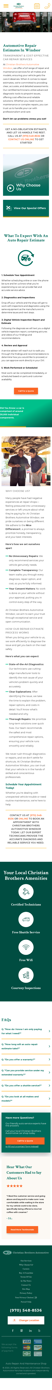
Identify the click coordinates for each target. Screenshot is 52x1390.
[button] (6, 6)
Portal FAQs (26, 1302)
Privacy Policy (26, 1293)
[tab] (26, 1031)
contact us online (21, 139)
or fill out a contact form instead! (22, 1146)
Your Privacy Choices (24, 1297)
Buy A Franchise (26, 1273)
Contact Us (26, 1285)
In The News (26, 1281)
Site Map (26, 1289)
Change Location (28, 1320)
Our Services (26, 1260)
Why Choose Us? (26, 1265)
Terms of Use (26, 1277)
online (23, 818)
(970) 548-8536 (31, 136)
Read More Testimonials (22, 1230)
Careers (26, 1269)
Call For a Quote (26, 391)
